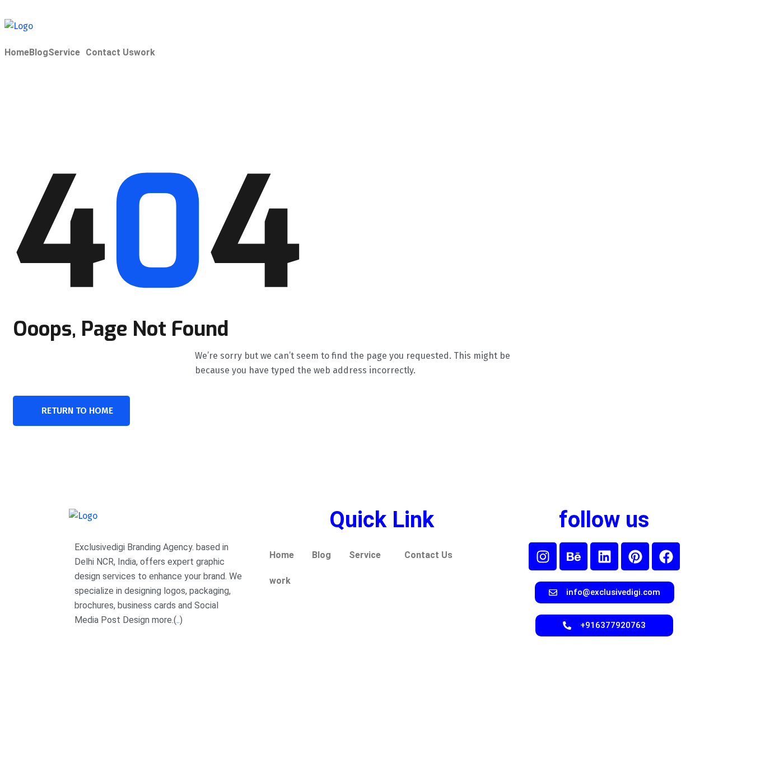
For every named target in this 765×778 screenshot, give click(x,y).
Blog (38, 52)
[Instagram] (543, 556)
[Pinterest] (635, 556)
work (144, 52)
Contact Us (110, 52)
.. (178, 620)
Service (64, 52)
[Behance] (573, 556)
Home (16, 52)
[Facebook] (666, 556)
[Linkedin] (604, 556)
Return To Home (77, 410)
